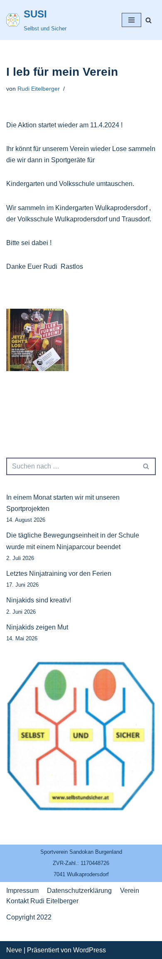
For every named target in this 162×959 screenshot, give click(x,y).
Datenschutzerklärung (79, 890)
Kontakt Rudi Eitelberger (42, 900)
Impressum (22, 890)
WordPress (89, 950)
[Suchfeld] (148, 20)
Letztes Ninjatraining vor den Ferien (58, 573)
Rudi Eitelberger (38, 88)
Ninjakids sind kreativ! (38, 600)
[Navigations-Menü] (131, 20)
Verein (129, 890)
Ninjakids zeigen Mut (37, 627)
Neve (14, 950)
